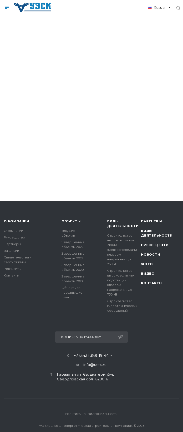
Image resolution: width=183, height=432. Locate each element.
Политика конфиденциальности (91, 414)
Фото (147, 264)
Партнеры (12, 244)
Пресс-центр (154, 245)
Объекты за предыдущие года (71, 292)
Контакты (11, 275)
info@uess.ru (95, 364)
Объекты (71, 221)
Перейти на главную (91, 156)
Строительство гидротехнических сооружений (122, 305)
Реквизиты (12, 269)
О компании (16, 221)
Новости (150, 254)
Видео (148, 273)
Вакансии (11, 250)
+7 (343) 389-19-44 (91, 356)
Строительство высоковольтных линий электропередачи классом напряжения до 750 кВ (122, 249)
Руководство (14, 237)
